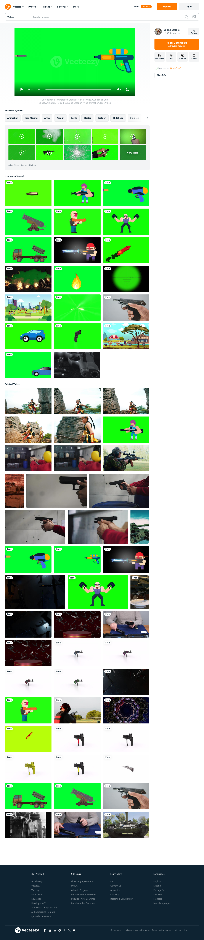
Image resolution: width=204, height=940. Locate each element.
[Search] (186, 17)
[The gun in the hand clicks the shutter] (126, 307)
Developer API (38, 903)
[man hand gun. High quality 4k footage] (77, 825)
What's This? (175, 68)
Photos (32, 6)
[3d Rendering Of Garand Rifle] (126, 768)
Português (158, 890)
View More (132, 152)
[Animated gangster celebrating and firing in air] (126, 222)
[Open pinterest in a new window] (59, 930)
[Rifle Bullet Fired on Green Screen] (28, 193)
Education (36, 898)
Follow (194, 33)
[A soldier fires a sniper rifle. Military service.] (126, 458)
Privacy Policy (165, 930)
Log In (189, 6)
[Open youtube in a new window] (74, 930)
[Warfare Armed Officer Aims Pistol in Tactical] (139, 592)
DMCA (74, 885)
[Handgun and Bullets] (77, 365)
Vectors (17, 6)
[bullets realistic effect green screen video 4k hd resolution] (77, 307)
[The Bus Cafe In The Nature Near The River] (126, 336)
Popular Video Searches (83, 903)
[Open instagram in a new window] (50, 930)
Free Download (177, 44)
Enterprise (36, 894)
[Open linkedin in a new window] (55, 930)
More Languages (161, 903)
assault (60, 117)
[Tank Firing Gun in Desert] (14, 491)
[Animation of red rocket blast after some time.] (126, 250)
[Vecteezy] (8, 7)
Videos (46, 6)
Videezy (35, 890)
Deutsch (157, 894)
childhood (118, 117)
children (134, 117)
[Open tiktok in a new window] (64, 930)
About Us (115, 890)
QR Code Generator (41, 916)
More (76, 6)
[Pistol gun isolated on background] (77, 336)
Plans (137, 6)
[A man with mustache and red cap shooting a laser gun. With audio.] (77, 250)
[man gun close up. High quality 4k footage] (126, 624)
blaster (87, 117)
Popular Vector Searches (83, 894)
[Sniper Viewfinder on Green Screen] (126, 279)
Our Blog (114, 894)
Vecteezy (35, 885)
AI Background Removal (43, 911)
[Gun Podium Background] (77, 624)
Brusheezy (36, 881)
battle (74, 117)
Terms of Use (151, 930)
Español (157, 885)
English (157, 881)
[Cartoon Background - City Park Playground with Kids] (28, 307)
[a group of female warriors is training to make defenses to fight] (28, 401)
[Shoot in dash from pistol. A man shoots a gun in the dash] (28, 458)
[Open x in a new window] (69, 930)
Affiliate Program (79, 890)
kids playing (31, 117)
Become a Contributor (121, 898)
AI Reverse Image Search (44, 907)
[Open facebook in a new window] (45, 930)
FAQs (113, 881)
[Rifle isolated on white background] (77, 653)
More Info (161, 75)
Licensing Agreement (82, 881)
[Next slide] (145, 118)
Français (157, 898)
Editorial (61, 6)
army (47, 117)
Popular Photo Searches (83, 898)
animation (12, 117)
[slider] (78, 89)
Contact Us (115, 885)
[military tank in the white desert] (139, 527)
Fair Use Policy (180, 930)
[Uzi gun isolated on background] (77, 739)
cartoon (102, 117)
